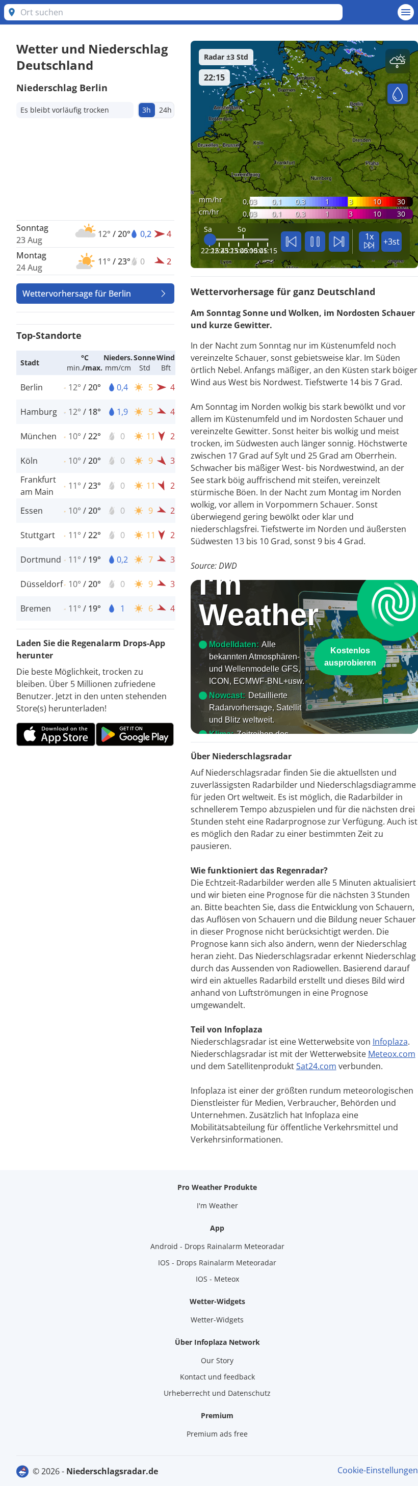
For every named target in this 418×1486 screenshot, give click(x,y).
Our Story (217, 1360)
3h (146, 110)
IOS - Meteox (217, 1279)
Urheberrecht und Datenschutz (217, 1393)
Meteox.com (391, 1053)
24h (165, 110)
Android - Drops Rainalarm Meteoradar (217, 1246)
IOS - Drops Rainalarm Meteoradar (217, 1262)
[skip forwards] (339, 241)
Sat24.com (316, 1066)
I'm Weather (217, 1205)
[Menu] (406, 12)
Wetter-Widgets (217, 1319)
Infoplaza (390, 1041)
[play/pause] (315, 241)
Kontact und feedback (217, 1377)
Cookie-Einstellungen (377, 1470)
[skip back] (291, 241)
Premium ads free (217, 1434)
